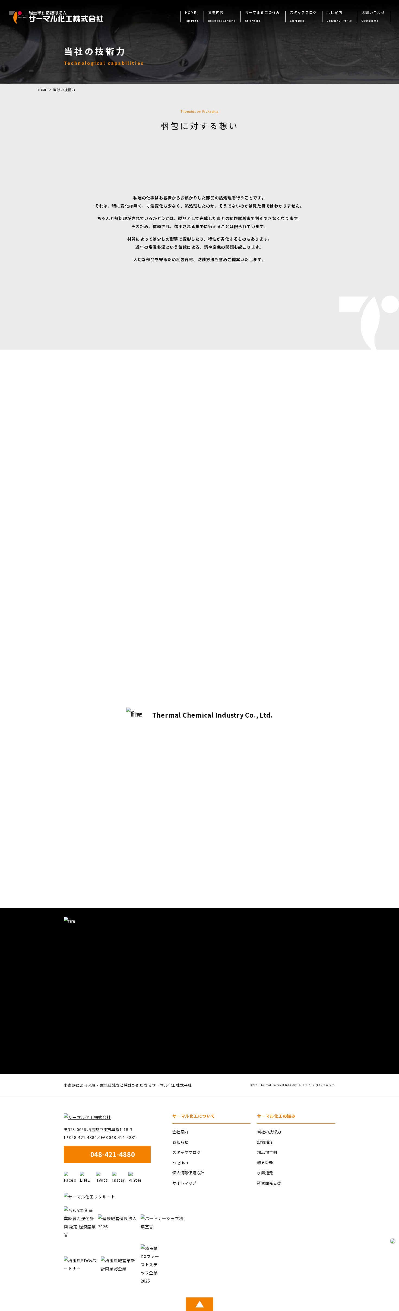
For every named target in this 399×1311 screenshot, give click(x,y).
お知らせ (180, 1142)
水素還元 (265, 1172)
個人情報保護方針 (188, 1172)
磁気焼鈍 (265, 1162)
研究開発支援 (269, 1183)
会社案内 (180, 1131)
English (180, 1162)
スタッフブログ (303, 16)
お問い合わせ (373, 16)
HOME (191, 16)
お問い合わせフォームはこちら (282, 1051)
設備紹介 (265, 1142)
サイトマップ (184, 1183)
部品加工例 (267, 1152)
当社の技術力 (269, 1131)
